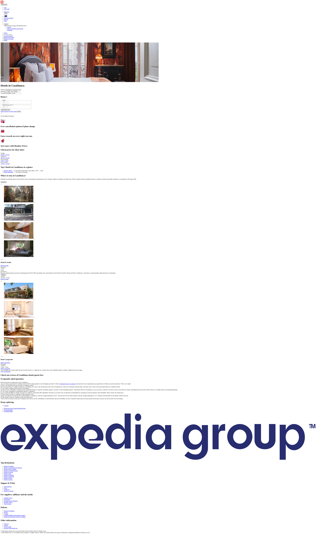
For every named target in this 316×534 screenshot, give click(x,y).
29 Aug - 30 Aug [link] (5, 154)
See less (3, 274)
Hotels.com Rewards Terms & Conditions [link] (15, 517)
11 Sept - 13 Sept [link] (5, 163)
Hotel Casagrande (8, 172)
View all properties (5, 371)
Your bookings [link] (8, 486)
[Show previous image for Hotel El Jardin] (1, 259)
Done (19, 111)
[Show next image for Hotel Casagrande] (2, 356)
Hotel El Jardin (8, 170)
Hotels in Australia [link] (9, 466)
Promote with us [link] (8, 502)
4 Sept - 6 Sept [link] (4, 160)
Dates (2, 91)
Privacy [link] (6, 512)
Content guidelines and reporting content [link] (14, 515)
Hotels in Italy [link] (7, 473)
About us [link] (6, 524)
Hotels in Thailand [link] (9, 475)
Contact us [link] (6, 489)
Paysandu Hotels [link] (8, 36)
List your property (8, 18)
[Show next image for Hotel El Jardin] (2, 259)
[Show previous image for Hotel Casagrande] (1, 356)
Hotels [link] (5, 33)
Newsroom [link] (7, 499)
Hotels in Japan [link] (8, 478)
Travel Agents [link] (7, 504)
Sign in (6, 24)
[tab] (6, 405)
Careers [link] (6, 525)
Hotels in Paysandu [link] (9, 37)
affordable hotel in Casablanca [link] (68, 384)
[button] (158, 402)
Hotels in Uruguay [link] (9, 39)
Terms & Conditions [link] (9, 511)
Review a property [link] (9, 491)
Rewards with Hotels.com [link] (10, 528)
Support (6, 19)
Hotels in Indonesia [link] (9, 476)
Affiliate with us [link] (8, 498)
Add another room (5, 109)
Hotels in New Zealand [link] (10, 469)
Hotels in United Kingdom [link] (11, 470)
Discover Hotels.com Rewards (15, 28)
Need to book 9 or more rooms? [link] (9, 111)
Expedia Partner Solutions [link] (10, 501)
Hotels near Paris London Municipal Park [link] (15, 408)
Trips (5, 21)
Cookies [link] (6, 514)
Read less (3, 182)
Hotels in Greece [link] (8, 479)
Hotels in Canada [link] (8, 472)
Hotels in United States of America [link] (13, 467)
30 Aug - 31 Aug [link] (5, 157)
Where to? (3, 89)
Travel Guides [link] (7, 526)
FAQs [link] (5, 488)
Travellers (3, 93)
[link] (18, 7)
